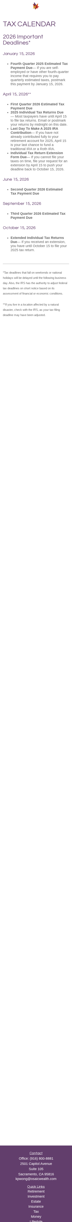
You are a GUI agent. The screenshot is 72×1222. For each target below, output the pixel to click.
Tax (36, 1211)
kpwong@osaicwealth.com (36, 1179)
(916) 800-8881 (41, 1158)
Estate (36, 1201)
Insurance (36, 1206)
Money (36, 1217)
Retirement (36, 1191)
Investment (36, 1196)
